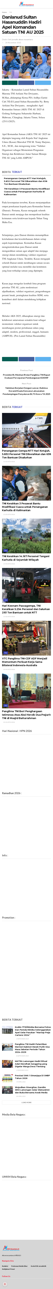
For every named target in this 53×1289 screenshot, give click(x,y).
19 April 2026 (21, 1082)
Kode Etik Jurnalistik (38, 1266)
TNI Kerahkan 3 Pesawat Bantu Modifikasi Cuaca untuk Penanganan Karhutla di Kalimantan (27, 191)
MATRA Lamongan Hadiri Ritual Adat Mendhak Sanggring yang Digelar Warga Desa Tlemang (31, 1064)
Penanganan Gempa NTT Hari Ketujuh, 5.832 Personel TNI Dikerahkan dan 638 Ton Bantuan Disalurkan (25, 181)
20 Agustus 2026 (9, 669)
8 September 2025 (22, 1056)
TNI (10, 12)
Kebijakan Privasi (8, 1269)
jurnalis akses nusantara (22, 39)
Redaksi (5, 1266)
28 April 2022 (21, 1096)
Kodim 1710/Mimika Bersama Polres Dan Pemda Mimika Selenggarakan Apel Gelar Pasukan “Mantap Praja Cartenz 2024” (33, 1031)
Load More (27, 1102)
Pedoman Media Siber (19, 1266)
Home (4, 12)
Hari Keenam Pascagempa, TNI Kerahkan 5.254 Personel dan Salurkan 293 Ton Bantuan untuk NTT (26, 609)
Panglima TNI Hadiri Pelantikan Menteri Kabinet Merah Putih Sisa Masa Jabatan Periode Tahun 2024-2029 (32, 1048)
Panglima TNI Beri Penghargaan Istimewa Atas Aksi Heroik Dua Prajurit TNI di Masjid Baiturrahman (26, 715)
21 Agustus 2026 (9, 461)
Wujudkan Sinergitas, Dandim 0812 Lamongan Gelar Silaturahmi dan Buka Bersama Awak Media (32, 1090)
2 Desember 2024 (22, 1070)
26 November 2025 (13, 43)
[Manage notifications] (5, 1284)
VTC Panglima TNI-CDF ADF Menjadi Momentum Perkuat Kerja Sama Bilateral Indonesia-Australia (24, 662)
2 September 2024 (22, 1039)
